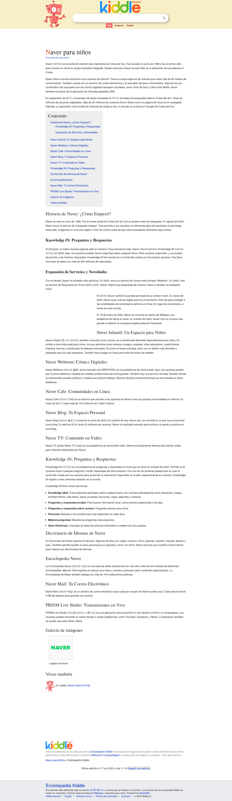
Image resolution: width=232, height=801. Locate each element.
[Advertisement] (116, 37)
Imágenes (119, 25)
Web (109, 25)
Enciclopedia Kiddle (101, 751)
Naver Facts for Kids (79, 685)
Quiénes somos (84, 796)
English (130, 25)
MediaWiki (144, 793)
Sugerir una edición (139, 768)
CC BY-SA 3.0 (96, 790)
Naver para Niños (55, 760)
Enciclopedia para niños (58, 57)
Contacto (125, 796)
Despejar (157, 18)
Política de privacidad (106, 796)
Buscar (164, 18)
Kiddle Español (53, 796)
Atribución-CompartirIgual (105, 755)
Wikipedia (98, 793)
